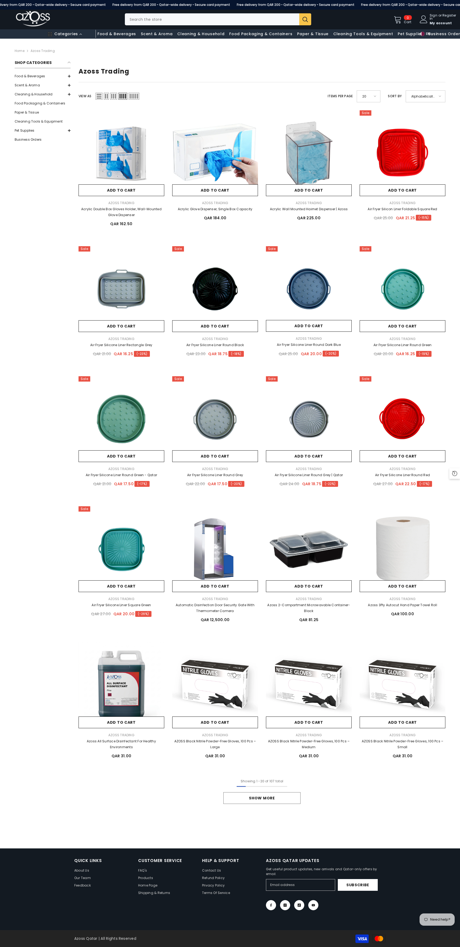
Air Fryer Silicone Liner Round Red (402, 475)
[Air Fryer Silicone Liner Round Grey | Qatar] (309, 419)
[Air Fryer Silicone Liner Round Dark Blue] (309, 289)
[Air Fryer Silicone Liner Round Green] (402, 289)
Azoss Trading (43, 50)
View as (85, 96)
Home (19, 50)
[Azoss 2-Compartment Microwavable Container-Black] (309, 549)
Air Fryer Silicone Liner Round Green (402, 345)
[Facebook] (271, 905)
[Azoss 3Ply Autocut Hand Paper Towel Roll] (402, 549)
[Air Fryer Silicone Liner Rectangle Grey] (121, 289)
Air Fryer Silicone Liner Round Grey (215, 475)
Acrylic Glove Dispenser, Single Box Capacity (215, 209)
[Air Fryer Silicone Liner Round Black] (215, 289)
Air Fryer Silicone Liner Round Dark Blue (309, 344)
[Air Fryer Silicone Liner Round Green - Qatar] (121, 419)
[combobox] (212, 19)
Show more (262, 798)
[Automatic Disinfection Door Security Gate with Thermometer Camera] (215, 549)
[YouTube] (313, 905)
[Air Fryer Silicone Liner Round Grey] (215, 419)
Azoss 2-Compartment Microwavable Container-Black (308, 608)
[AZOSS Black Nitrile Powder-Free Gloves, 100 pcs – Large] (215, 685)
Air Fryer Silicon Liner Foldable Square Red (402, 209)
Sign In (433, 17)
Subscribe (357, 885)
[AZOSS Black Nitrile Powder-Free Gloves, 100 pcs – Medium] (309, 685)
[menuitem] (43, 76)
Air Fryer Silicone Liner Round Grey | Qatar (309, 475)
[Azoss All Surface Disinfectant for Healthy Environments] (121, 685)
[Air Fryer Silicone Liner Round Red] (402, 419)
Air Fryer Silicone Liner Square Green (121, 605)
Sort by (395, 96)
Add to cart (121, 190)
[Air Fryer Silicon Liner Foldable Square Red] (402, 153)
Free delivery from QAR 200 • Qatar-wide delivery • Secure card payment (171, 4)
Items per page (340, 96)
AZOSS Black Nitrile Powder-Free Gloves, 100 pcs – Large (215, 744)
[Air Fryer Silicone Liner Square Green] (121, 549)
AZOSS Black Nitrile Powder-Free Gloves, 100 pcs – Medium (309, 744)
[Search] (218, 19)
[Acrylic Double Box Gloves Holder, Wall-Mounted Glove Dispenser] (121, 153)
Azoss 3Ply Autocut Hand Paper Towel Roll (402, 605)
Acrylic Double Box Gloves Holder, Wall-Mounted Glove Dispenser (121, 212)
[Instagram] (285, 905)
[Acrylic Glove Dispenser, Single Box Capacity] (215, 153)
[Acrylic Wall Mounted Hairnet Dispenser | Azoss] (309, 153)
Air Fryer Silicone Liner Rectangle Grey (121, 345)
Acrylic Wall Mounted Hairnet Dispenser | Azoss (309, 209)
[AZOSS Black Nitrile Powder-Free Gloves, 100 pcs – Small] (402, 685)
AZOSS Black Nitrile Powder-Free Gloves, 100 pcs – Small (402, 744)
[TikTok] (299, 905)
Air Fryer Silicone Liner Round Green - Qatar (121, 475)
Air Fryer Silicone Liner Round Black (215, 345)
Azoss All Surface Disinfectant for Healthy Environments (121, 744)
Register (449, 16)
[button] (43, 85)
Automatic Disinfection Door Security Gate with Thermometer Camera (215, 608)
